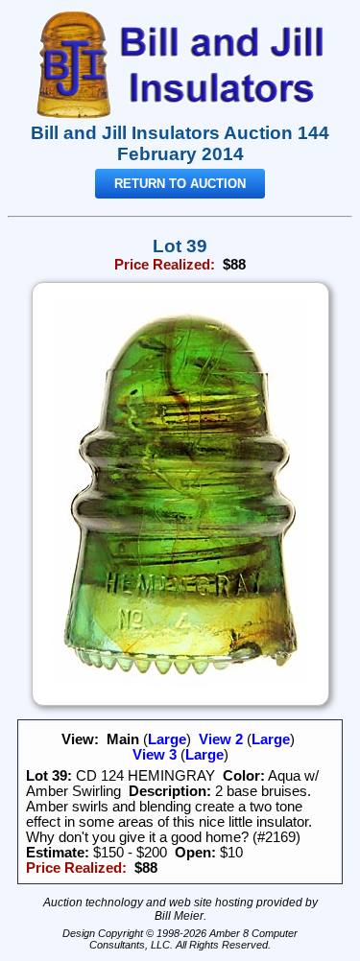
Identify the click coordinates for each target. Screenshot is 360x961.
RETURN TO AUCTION (180, 183)
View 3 (154, 754)
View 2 (221, 739)
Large (167, 739)
